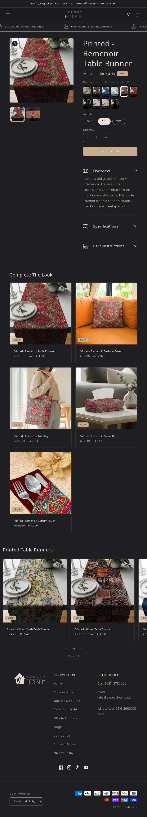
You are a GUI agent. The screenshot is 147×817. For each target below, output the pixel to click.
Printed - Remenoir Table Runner (34, 351)
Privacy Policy (63, 753)
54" (91, 122)
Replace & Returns (66, 701)
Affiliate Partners (65, 718)
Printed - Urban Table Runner (93, 629)
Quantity (88, 130)
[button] (8, 13)
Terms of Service (65, 744)
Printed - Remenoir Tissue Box (98, 436)
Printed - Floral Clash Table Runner (28, 629)
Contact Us (61, 736)
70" (104, 121)
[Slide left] (65, 649)
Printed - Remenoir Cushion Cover (100, 351)
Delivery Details (64, 692)
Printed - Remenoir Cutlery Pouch (34, 520)
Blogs (57, 727)
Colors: (110, 82)
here (101, 714)
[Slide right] (82, 649)
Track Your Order (65, 709)
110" (118, 121)
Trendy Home (130, 807)
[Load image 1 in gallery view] (17, 114)
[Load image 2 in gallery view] (33, 114)
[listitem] (87, 91)
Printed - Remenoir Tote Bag (31, 436)
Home (57, 683)
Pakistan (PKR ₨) (24, 801)
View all (73, 656)
